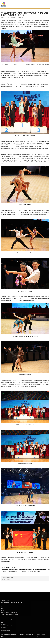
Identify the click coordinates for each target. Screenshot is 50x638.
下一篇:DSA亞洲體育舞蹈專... (8, 579)
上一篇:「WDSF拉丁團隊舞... (8, 577)
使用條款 (43, 634)
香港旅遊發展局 (3, 627)
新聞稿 (7, 17)
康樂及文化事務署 (4, 629)
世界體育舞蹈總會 (4, 624)
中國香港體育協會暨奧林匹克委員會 (7, 625)
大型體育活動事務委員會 (5, 630)
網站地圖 (38, 634)
